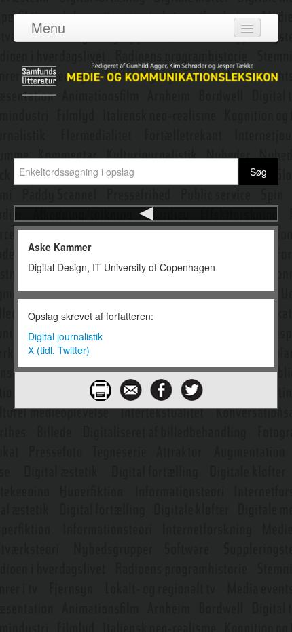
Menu (48, 27)
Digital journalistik (65, 336)
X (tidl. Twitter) (59, 350)
